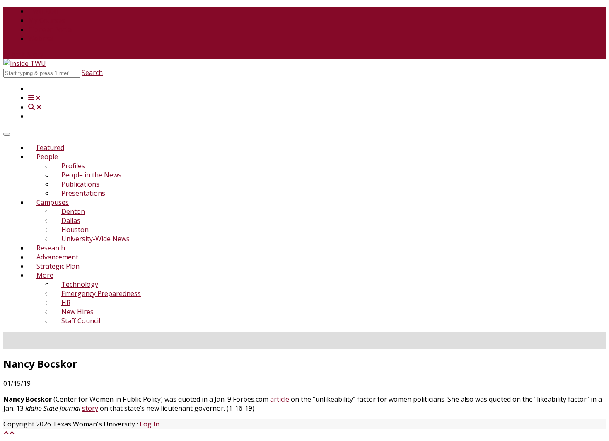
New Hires (77, 311)
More (44, 275)
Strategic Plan (58, 266)
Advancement (57, 257)
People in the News (91, 174)
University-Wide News (95, 238)
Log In (150, 424)
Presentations (83, 193)
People (47, 156)
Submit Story (23, 54)
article (279, 399)
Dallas (70, 220)
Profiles (73, 165)
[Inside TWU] (24, 63)
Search (92, 72)
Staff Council (80, 320)
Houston (75, 229)
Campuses (52, 202)
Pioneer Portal (50, 29)
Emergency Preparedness (101, 293)
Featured (50, 147)
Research (50, 247)
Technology (79, 284)
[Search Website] (34, 106)
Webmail (41, 38)
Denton (73, 211)
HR (65, 302)
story (90, 408)
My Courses (46, 20)
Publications (80, 184)
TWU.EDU (43, 11)
